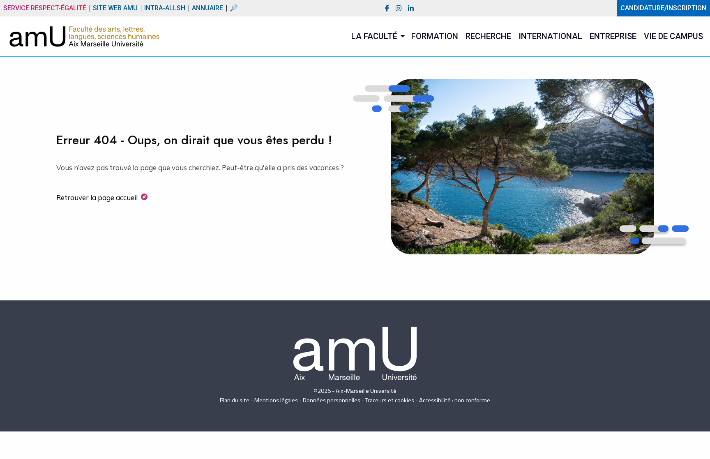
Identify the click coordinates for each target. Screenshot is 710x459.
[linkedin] (411, 8)
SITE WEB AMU (115, 6)
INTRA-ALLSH (164, 6)
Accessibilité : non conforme (454, 400)
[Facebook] (387, 8)
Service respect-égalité (44, 8)
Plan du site (234, 400)
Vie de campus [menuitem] (673, 36)
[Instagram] (398, 8)
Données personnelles (331, 400)
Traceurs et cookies (389, 400)
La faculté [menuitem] (374, 36)
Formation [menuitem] (434, 36)
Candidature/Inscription (663, 8)
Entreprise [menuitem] (613, 36)
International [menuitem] (550, 36)
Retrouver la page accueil (97, 197)
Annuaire (207, 6)
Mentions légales (276, 400)
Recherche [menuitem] (488, 36)
